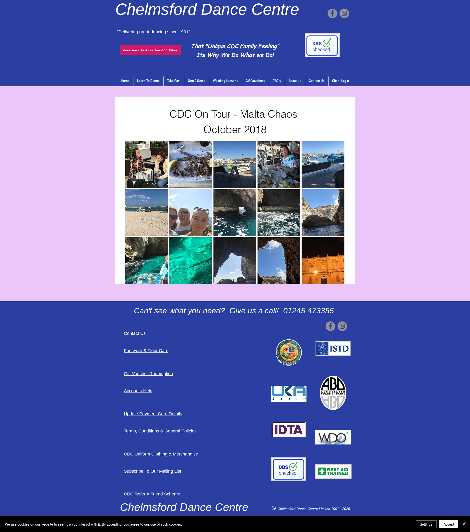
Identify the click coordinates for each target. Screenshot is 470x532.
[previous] (134, 215)
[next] (335, 215)
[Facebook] (332, 13)
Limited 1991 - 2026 (334, 509)
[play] (334, 280)
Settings (426, 524)
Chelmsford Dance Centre (298, 509)
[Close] (464, 524)
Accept (449, 524)
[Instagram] (344, 13)
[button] (146, 164)
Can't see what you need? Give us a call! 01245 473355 (234, 310)
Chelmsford (156, 9)
